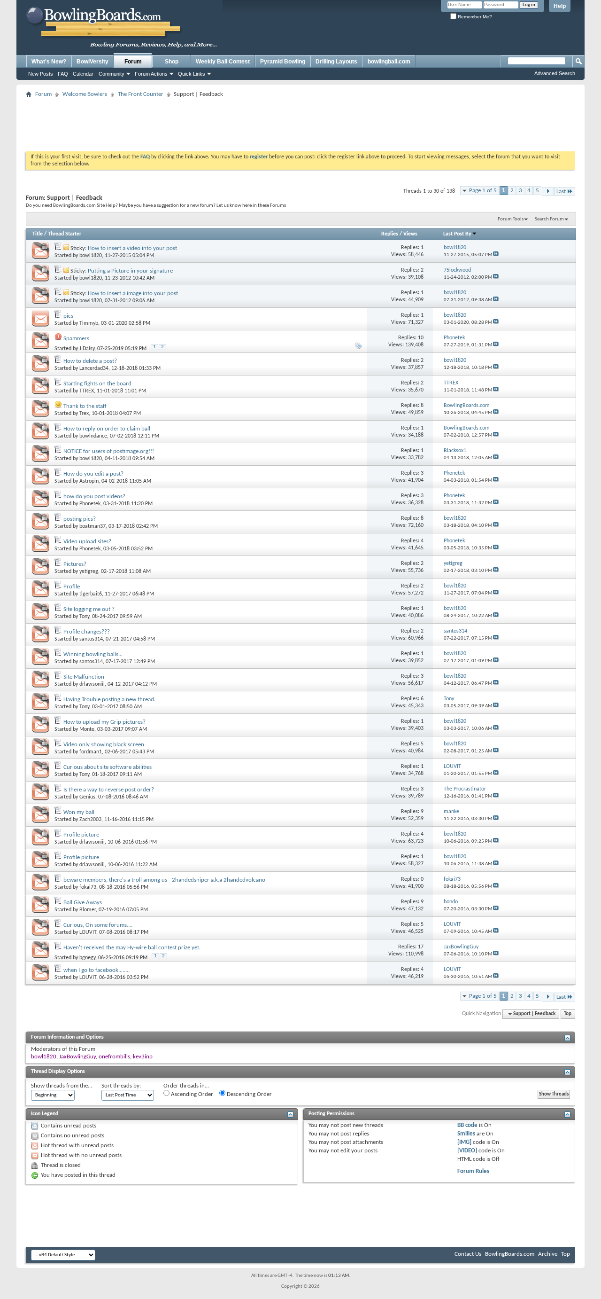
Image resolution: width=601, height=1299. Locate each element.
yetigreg (88, 571)
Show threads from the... (61, 1086)
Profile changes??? (86, 632)
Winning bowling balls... (93, 654)
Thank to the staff (85, 406)
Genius (87, 797)
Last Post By (457, 234)
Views (410, 234)
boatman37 (92, 526)
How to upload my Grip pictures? (104, 722)
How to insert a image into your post (133, 293)
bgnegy (87, 958)
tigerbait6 (90, 594)
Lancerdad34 (93, 368)
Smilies (466, 1134)
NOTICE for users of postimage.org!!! (108, 451)
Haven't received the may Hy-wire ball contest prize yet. (131, 948)
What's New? (48, 61)
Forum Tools (511, 219)
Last (561, 191)
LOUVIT (87, 932)
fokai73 (87, 887)
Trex (84, 413)
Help (560, 6)
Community (111, 74)
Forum (133, 61)
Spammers (76, 339)
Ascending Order (191, 1094)
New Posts (40, 74)
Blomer (87, 910)
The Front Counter (140, 94)
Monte (86, 729)
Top (567, 1014)
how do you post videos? (94, 496)
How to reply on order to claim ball (106, 429)
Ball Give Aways (82, 903)
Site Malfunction (83, 677)
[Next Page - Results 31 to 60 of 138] (548, 191)
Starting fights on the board (97, 384)
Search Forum (549, 219)
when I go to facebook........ (96, 970)
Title (37, 234)
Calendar (83, 74)
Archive (547, 1254)
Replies (389, 234)
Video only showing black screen (103, 745)
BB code (467, 1125)
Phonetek (89, 504)
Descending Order (248, 1094)
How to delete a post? (90, 361)
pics (68, 316)
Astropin (89, 481)
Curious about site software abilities (107, 767)
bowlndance (93, 436)
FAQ (63, 74)
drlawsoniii (92, 684)
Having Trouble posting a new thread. (109, 699)
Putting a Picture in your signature (130, 271)
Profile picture (81, 835)
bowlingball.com (389, 61)
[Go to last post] (496, 255)
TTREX (86, 391)
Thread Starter (64, 234)
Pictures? (74, 564)
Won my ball (78, 812)
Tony (84, 616)
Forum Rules (473, 1171)
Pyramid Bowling (282, 61)
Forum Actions (151, 74)
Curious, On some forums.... (97, 925)
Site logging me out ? (89, 609)
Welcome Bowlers (84, 94)
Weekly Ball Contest (223, 61)
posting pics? (79, 519)
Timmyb (88, 323)
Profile (71, 587)
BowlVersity (92, 61)
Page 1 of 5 (483, 191)
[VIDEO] (467, 1151)
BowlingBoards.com (509, 1254)
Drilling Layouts (336, 61)
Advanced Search (554, 73)
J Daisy (86, 349)
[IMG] (464, 1142)
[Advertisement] (300, 122)
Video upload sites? (87, 542)
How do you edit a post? (93, 474)
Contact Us (468, 1254)
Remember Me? (474, 16)
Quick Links (191, 74)
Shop (171, 61)
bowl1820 (90, 255)
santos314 (91, 639)
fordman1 (90, 752)
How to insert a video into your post (132, 248)
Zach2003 (90, 819)
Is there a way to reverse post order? (108, 790)
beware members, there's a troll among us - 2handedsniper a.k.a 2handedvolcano (164, 880)
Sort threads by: (121, 1086)
